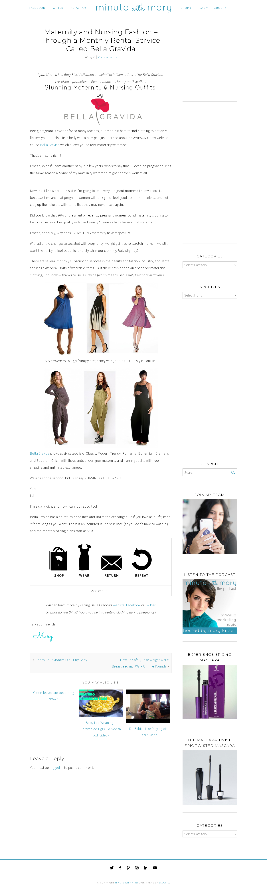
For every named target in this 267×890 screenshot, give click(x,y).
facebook (37, 7)
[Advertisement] (213, 64)
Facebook (133, 605)
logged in (56, 767)
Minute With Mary (126, 882)
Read (202, 7)
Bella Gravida (50, 145)
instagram (77, 7)
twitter (57, 7)
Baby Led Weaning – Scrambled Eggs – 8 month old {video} (101, 728)
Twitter (150, 605)
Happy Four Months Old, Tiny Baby (61, 660)
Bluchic (164, 882)
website (119, 605)
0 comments (107, 57)
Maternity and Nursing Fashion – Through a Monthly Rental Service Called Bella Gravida (100, 40)
